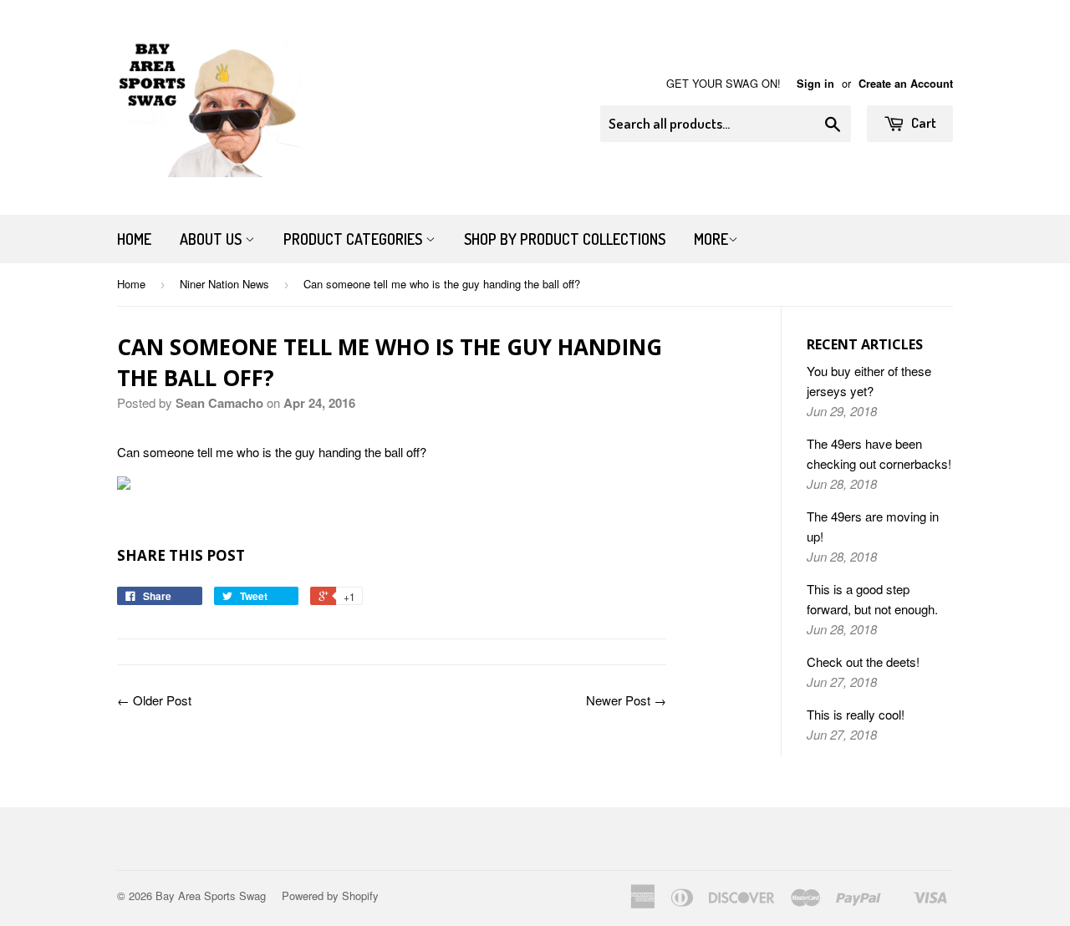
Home (134, 239)
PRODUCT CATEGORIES (354, 239)
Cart (922, 122)
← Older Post (154, 700)
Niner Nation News (224, 284)
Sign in (815, 83)
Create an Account (906, 83)
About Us (212, 239)
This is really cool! (855, 714)
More (711, 239)
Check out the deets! (863, 661)
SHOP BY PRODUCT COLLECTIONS (564, 239)
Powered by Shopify (330, 895)
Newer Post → (626, 700)
